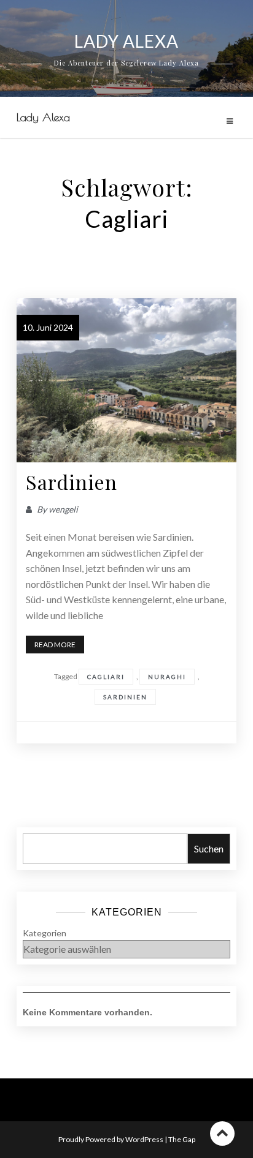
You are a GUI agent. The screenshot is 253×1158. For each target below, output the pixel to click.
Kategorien (44, 933)
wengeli (63, 509)
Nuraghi (167, 676)
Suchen (209, 848)
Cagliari (106, 676)
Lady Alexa (43, 117)
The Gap (181, 1139)
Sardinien (71, 481)
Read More (55, 644)
